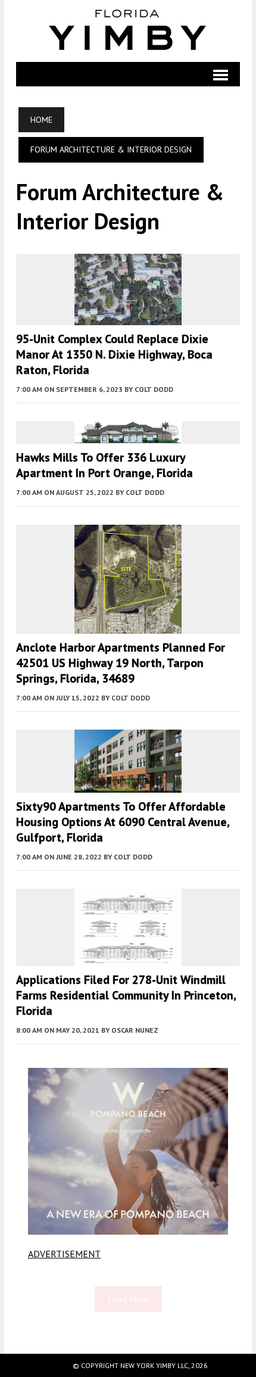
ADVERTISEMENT (64, 1254)
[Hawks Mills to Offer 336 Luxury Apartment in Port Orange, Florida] (128, 436)
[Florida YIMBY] (128, 31)
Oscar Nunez (134, 1030)
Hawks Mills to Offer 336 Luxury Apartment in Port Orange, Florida (104, 465)
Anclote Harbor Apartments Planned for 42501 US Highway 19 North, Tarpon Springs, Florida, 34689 (120, 663)
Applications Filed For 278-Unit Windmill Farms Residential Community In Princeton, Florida (126, 995)
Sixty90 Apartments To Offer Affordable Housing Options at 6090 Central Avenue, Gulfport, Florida (122, 822)
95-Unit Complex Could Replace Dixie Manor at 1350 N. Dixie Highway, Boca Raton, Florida (114, 354)
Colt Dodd (154, 389)
